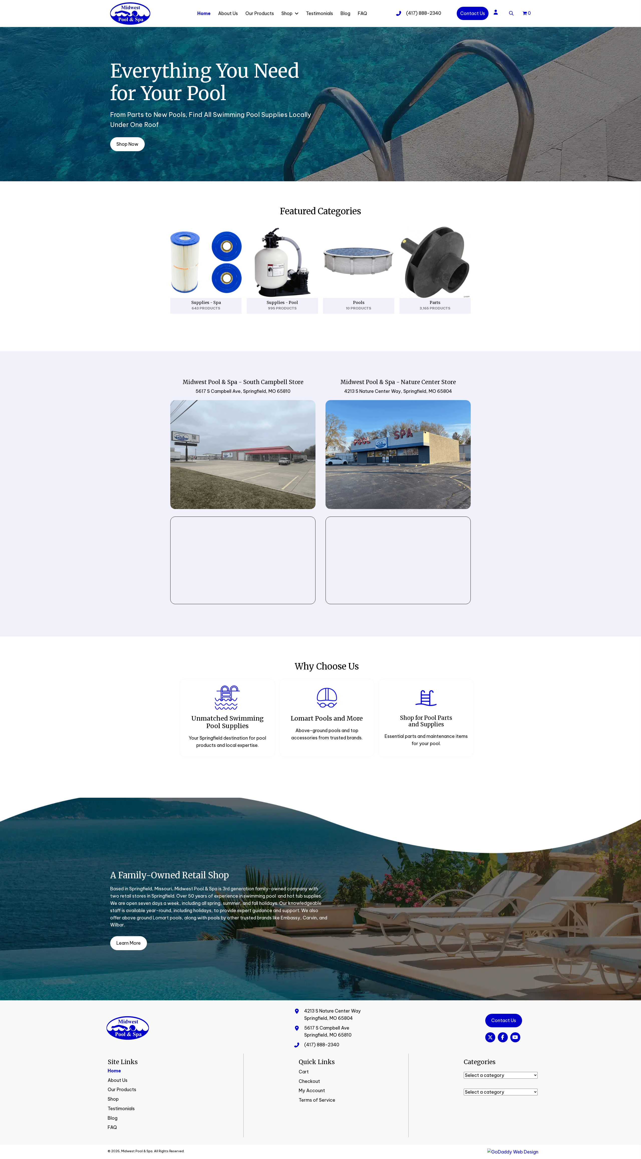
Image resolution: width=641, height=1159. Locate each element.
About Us (117, 1080)
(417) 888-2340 (423, 13)
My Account (312, 1090)
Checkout (309, 1081)
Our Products (122, 1089)
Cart (304, 1072)
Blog (112, 1118)
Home (114, 1071)
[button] (490, 1037)
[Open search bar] (511, 12)
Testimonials (121, 1108)
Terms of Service (317, 1100)
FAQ (112, 1127)
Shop (113, 1099)
